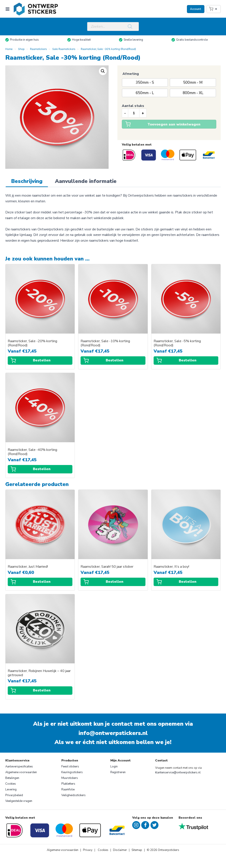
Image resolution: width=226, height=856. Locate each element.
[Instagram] (136, 825)
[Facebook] (145, 825)
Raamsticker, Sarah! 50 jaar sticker (107, 567)
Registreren (118, 772)
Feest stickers (70, 767)
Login (114, 767)
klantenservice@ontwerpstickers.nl (178, 772)
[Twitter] (154, 825)
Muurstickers (69, 778)
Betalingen (12, 778)
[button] (103, 71)
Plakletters (68, 784)
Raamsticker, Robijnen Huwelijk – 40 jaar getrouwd (39, 673)
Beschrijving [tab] (27, 181)
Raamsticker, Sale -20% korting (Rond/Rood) (32, 343)
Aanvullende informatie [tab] (86, 181)
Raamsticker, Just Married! (28, 567)
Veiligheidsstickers (73, 795)
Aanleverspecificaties (19, 767)
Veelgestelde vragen (18, 801)
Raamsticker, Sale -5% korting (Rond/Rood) (177, 343)
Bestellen (42, 360)
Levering (11, 789)
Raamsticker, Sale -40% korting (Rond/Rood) (32, 452)
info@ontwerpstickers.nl (113, 733)
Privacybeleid (14, 795)
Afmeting (130, 73)
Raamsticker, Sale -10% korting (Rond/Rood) (105, 343)
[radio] (145, 82)
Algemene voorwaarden (21, 772)
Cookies (10, 784)
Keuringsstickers (72, 772)
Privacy (88, 850)
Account (195, 9)
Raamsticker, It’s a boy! (171, 567)
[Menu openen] (8, 9)
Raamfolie (68, 789)
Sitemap (137, 850)
